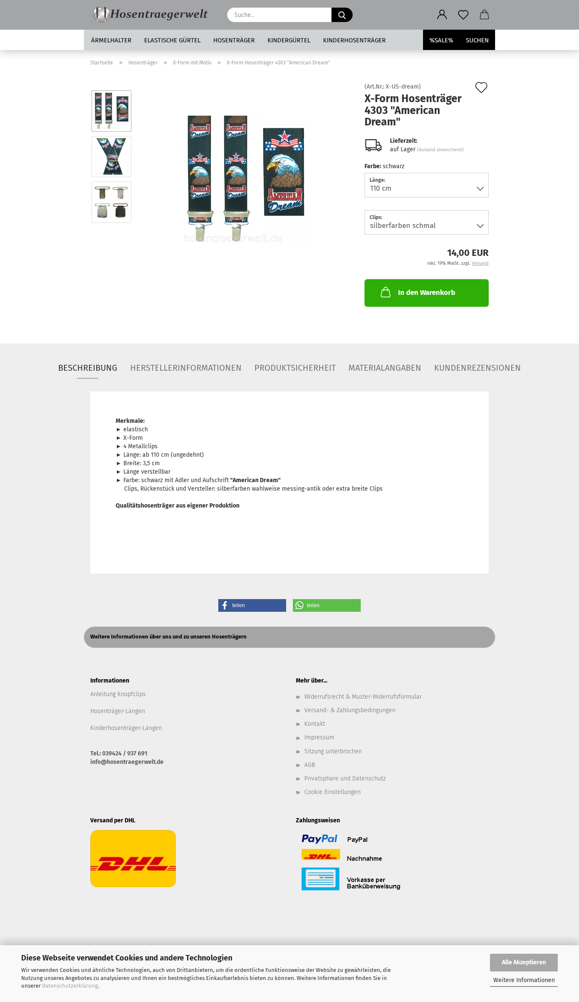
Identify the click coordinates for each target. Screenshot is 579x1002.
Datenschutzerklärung (70, 986)
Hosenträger (234, 40)
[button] (442, 15)
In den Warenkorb (426, 292)
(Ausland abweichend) (440, 150)
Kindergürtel (288, 40)
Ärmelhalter (111, 40)
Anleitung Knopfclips (118, 694)
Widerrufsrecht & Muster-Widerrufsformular (363, 696)
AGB (309, 765)
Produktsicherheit (295, 368)
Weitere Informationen (524, 980)
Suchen (477, 40)
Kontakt (314, 723)
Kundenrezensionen (477, 368)
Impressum (319, 737)
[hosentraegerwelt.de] (152, 15)
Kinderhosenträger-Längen (126, 728)
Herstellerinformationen (186, 368)
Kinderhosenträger (354, 40)
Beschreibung (87, 368)
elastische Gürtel (172, 40)
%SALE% (441, 40)
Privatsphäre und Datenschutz (345, 778)
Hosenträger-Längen (117, 711)
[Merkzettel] (463, 15)
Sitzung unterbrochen (333, 751)
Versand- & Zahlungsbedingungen (349, 710)
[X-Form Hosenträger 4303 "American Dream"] (245, 179)
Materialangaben (384, 368)
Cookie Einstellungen (332, 792)
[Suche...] (342, 15)
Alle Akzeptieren (524, 962)
